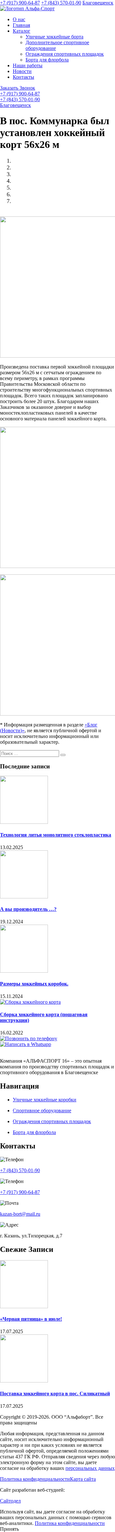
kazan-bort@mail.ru (20, 1214)
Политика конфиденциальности (35, 1479)
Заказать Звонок (17, 88)
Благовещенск (97, 2)
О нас (19, 19)
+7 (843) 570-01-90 (61, 2)
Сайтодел (10, 1501)
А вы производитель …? (28, 909)
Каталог (21, 31)
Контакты (23, 77)
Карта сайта (83, 1479)
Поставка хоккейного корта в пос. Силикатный (55, 1393)
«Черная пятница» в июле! (31, 1319)
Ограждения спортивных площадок (65, 54)
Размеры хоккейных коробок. (34, 983)
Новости (22, 71)
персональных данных (90, 1468)
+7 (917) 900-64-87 (20, 2)
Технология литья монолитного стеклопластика (55, 835)
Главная (21, 25)
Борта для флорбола (47, 59)
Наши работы (27, 65)
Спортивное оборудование (42, 1110)
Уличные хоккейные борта (54, 36)
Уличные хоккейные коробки (44, 1099)
